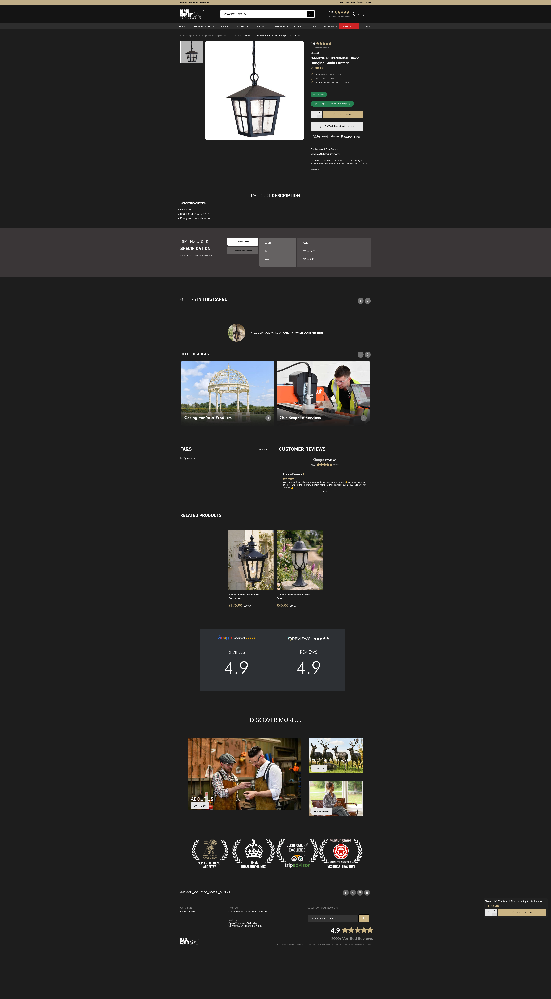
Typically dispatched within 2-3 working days (332, 104)
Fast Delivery (351, 2)
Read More (315, 170)
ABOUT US (202, 799)
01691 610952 (187, 911)
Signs (313, 26)
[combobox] (267, 14)
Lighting (224, 26)
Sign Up (363, 918)
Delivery (285, 944)
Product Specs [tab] (243, 241)
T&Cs (350, 944)
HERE (320, 332)
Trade (368, 2)
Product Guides (202, 2)
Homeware (261, 26)
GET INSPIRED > (321, 811)
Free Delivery (318, 94)
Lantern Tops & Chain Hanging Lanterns (199, 35)
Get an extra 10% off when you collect (332, 82)
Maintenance (301, 944)
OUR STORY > (200, 805)
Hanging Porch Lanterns (230, 35)
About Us (340, 2)
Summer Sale (349, 26)
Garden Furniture (202, 26)
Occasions (329, 26)
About (279, 944)
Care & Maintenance (324, 79)
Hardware (280, 26)
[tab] (242, 250)
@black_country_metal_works (205, 892)
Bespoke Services (326, 944)
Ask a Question (265, 449)
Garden (181, 26)
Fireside (298, 26)
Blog (345, 944)
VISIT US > (319, 768)
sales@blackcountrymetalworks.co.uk (249, 911)
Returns (292, 944)
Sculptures (242, 26)
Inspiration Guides (187, 2)
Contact (368, 944)
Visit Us (361, 2)
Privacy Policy (359, 944)
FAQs (336, 944)
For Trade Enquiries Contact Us (339, 126)
